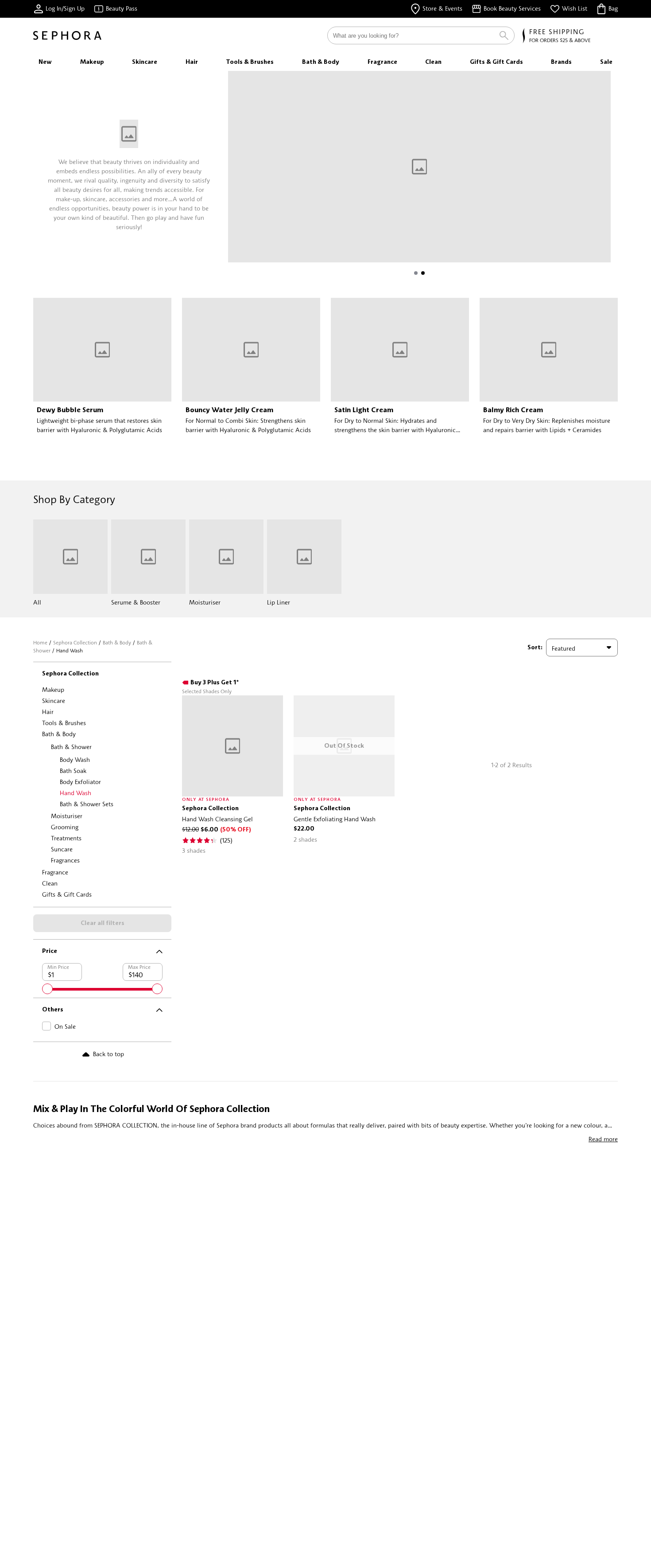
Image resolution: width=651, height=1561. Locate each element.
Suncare (62, 849)
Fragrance (55, 872)
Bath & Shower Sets (86, 804)
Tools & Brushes (64, 722)
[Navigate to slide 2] (422, 273)
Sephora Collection (75, 642)
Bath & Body (117, 642)
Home (40, 642)
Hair (48, 711)
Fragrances (65, 860)
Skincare (53, 700)
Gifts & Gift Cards (67, 894)
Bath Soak (73, 770)
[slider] (47, 988)
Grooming (64, 827)
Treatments (66, 838)
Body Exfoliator (80, 781)
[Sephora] (67, 35)
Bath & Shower (71, 746)
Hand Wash (75, 792)
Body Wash (75, 759)
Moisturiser (66, 816)
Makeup (53, 689)
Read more (603, 1139)
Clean (50, 883)
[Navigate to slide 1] (415, 273)
